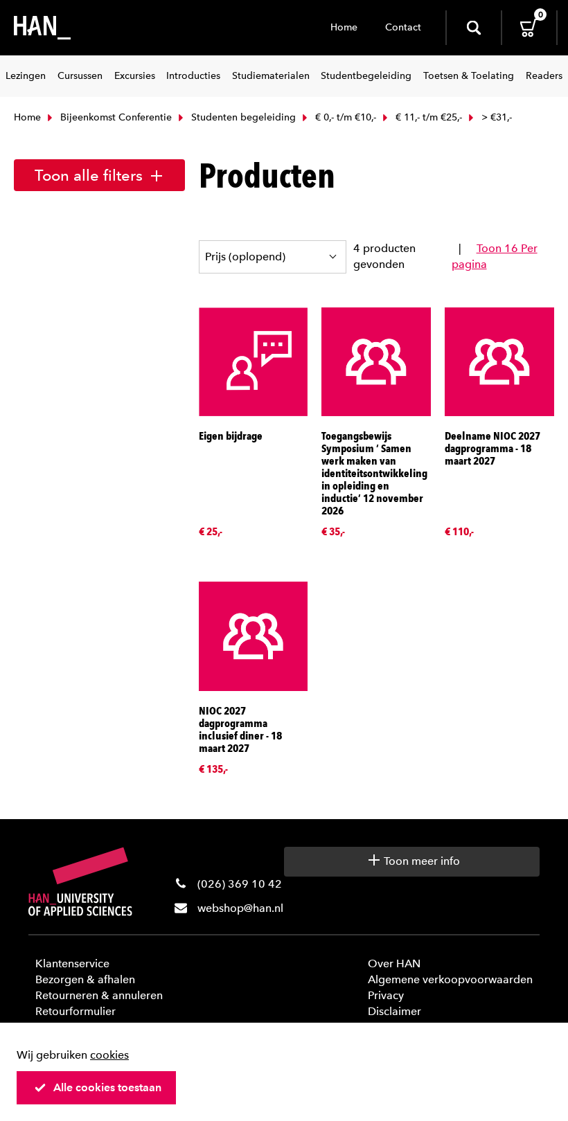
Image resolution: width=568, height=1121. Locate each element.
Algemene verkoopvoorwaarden (450, 979)
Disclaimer (394, 1011)
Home (343, 27)
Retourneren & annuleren (99, 995)
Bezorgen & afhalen (85, 979)
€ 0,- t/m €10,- (344, 117)
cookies (109, 1054)
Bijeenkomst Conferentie (114, 117)
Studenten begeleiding (242, 117)
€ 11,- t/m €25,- (427, 117)
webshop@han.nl (240, 908)
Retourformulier (75, 1011)
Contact (403, 27)
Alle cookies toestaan (107, 1087)
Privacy (386, 995)
